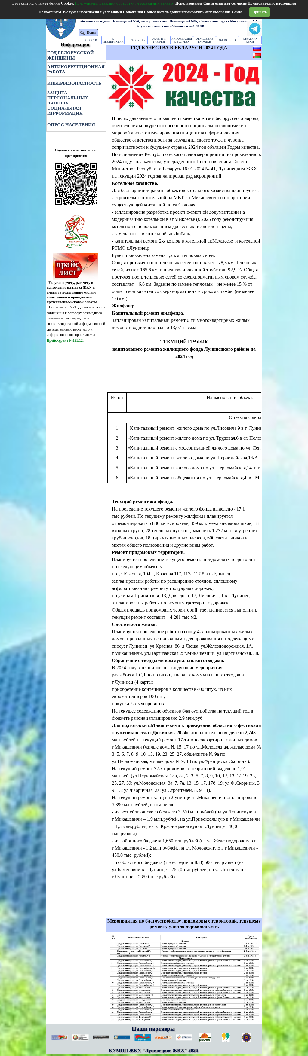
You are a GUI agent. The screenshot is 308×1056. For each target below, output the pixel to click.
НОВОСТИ (90, 40)
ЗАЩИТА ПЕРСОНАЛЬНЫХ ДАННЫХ (67, 97)
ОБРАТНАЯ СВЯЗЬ (250, 40)
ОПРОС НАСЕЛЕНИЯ (71, 124)
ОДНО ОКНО (227, 40)
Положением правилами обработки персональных (124, 3)
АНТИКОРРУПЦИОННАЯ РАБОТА (76, 69)
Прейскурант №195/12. (65, 340)
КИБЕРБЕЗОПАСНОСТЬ (74, 83)
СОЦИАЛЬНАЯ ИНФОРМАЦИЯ (65, 111)
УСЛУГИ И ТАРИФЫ (159, 40)
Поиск (91, 32)
